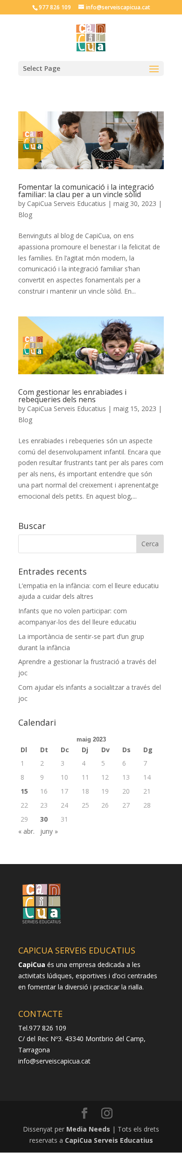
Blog (25, 214)
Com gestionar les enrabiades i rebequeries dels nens (72, 396)
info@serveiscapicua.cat (54, 1061)
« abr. (26, 831)
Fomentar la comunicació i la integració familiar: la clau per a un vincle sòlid (86, 190)
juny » (49, 831)
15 (24, 791)
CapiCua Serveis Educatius (66, 203)
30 (44, 819)
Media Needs (88, 1129)
